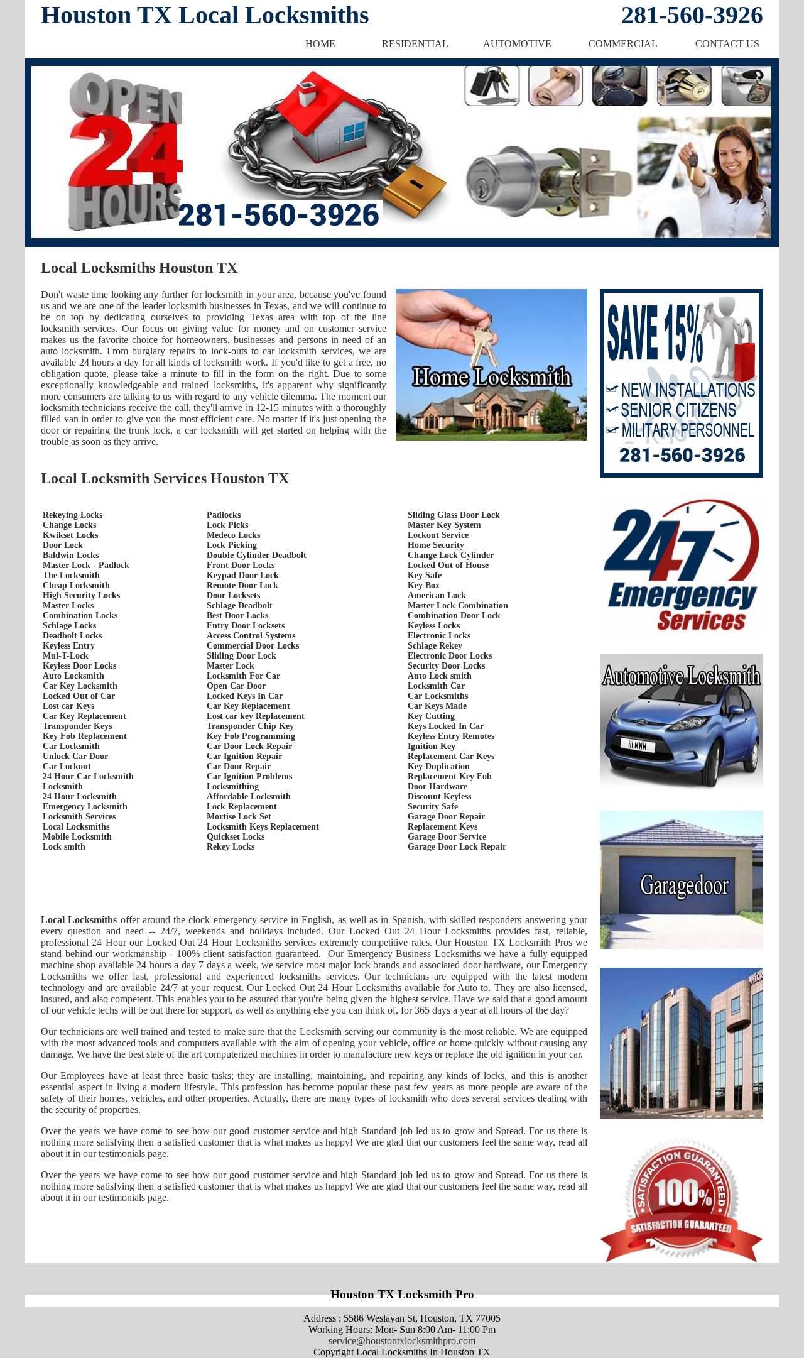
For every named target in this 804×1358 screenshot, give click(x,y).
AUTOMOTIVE (517, 43)
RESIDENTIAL (415, 43)
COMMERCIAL (623, 43)
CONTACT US (727, 43)
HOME (320, 43)
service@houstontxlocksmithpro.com (402, 1340)
